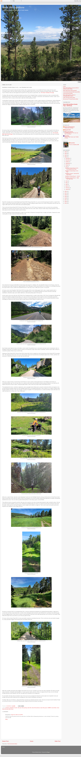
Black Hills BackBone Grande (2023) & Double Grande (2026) (71, 88)
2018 (66, 198)
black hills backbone (36, 707)
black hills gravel (43, 707)
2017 (66, 199)
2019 (66, 196)
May (67, 182)
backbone (7, 707)
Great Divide (53, 707)
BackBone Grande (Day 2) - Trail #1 (72, 176)
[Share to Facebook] (22, 706)
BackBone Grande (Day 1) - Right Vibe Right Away (72, 178)
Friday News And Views (69, 127)
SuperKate (67, 135)
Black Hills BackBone (13, 7)
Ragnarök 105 (68, 129)
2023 (66, 156)
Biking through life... (69, 131)
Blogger (48, 752)
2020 (66, 194)
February (68, 187)
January (67, 189)
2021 (66, 193)
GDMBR (49, 707)
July (67, 166)
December (68, 158)
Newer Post (5, 741)
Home (31, 741)
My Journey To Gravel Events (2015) (70, 99)
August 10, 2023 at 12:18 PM (17, 714)
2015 (66, 203)
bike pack (20, 707)
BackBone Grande (13, 707)
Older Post (57, 741)
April (67, 184)
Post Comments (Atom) (12, 743)
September (68, 163)
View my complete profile (74, 144)
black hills (29, 707)
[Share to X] (21, 706)
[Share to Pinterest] (23, 706)
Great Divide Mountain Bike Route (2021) (71, 91)
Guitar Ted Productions (70, 126)
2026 (66, 151)
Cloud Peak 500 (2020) (68, 93)
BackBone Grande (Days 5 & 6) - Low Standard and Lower (72, 169)
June (67, 181)
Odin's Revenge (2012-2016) (69, 97)
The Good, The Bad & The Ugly (47, 92)
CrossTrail (72, 142)
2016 (66, 201)
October (67, 161)
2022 (66, 191)
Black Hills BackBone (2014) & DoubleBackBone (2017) (69, 96)
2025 (66, 153)
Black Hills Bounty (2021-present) (70, 90)
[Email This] (18, 706)
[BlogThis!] (19, 706)
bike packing (24, 707)
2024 (66, 155)
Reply (6, 719)
